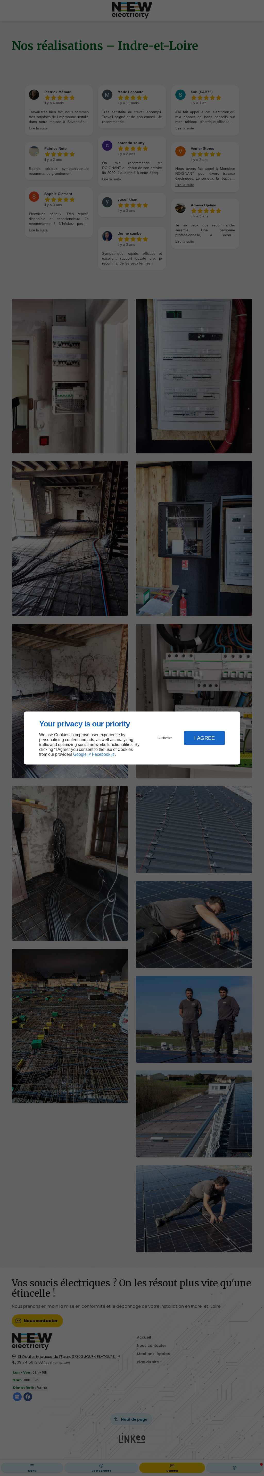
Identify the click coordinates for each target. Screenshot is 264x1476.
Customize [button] (165, 738)
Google (80, 754)
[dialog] (132, 738)
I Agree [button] (204, 738)
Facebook (101, 754)
